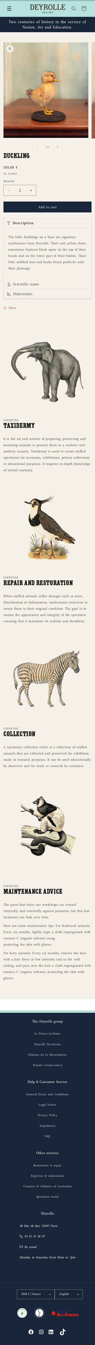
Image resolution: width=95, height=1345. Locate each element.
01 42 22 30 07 (34, 1236)
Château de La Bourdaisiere (47, 1054)
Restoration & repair (47, 1165)
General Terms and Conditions (47, 1094)
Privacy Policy (47, 1115)
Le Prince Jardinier (47, 1033)
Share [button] (12, 307)
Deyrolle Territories (47, 1044)
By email (30, 1247)
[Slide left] (37, 147)
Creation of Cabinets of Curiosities (47, 1186)
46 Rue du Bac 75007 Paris (38, 1226)
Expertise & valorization (47, 1176)
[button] (9, 8)
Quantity (9, 181)
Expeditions (48, 1125)
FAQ (47, 1136)
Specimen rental (47, 1196)
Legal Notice (47, 1104)
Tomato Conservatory (47, 1065)
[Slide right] (58, 147)
